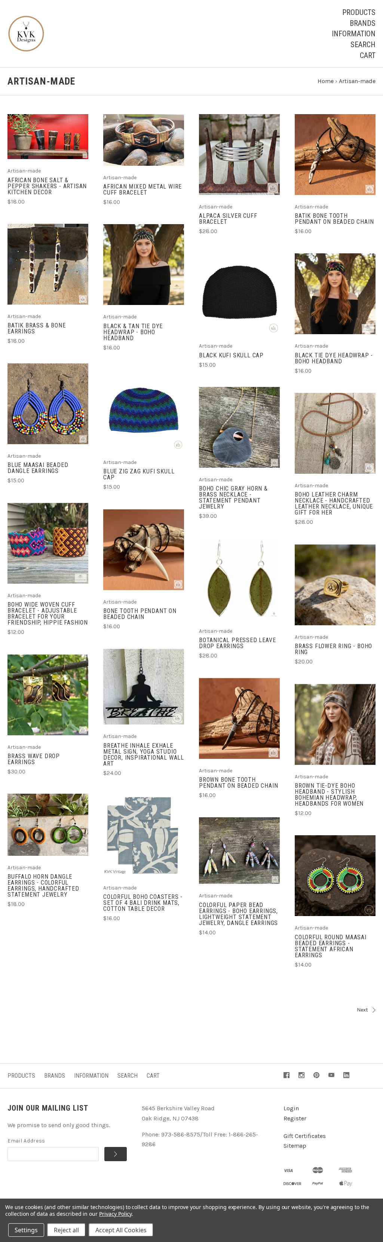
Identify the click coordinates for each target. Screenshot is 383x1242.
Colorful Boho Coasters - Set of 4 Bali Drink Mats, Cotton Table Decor (143, 902)
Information (354, 33)
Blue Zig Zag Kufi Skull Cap (138, 474)
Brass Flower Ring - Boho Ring (333, 649)
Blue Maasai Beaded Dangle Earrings (37, 467)
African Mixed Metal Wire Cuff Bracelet (142, 189)
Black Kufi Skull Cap (231, 355)
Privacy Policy (115, 1213)
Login (291, 1108)
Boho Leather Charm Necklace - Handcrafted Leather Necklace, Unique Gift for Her (334, 503)
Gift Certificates (305, 1135)
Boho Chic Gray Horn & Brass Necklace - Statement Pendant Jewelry (233, 497)
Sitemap (295, 1145)
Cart (368, 55)
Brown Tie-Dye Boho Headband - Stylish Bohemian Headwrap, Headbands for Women (329, 794)
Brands (363, 23)
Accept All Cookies (121, 1230)
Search (363, 44)
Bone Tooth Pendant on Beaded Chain (140, 613)
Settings (26, 1230)
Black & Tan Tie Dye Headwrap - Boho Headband (133, 332)
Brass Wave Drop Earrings (33, 759)
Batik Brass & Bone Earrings (36, 328)
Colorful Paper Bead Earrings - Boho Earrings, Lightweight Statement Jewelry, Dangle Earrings (238, 914)
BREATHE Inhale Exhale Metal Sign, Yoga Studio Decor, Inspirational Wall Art (143, 754)
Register (295, 1118)
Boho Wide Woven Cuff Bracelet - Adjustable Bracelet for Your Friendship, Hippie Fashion (47, 613)
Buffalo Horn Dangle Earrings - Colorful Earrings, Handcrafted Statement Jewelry (43, 885)
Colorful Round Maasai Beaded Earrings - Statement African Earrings (331, 946)
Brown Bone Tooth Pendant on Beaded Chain (238, 782)
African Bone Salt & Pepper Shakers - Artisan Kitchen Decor (47, 186)
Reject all (66, 1230)
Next (362, 1010)
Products (359, 12)
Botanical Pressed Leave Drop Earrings (237, 643)
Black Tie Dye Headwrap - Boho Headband (334, 358)
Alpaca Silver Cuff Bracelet (228, 218)
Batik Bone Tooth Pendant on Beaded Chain (334, 218)
